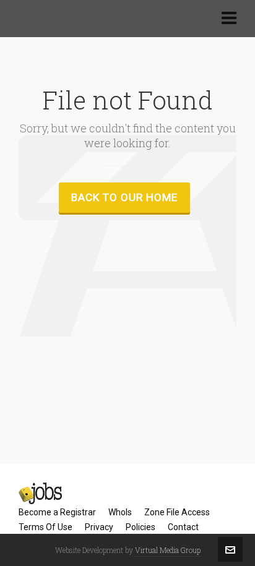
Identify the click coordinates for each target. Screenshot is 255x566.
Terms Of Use (45, 527)
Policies (140, 527)
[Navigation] (229, 18)
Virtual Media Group (168, 550)
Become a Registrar (57, 512)
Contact (183, 527)
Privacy (99, 527)
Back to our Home (124, 197)
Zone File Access (177, 512)
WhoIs (120, 512)
